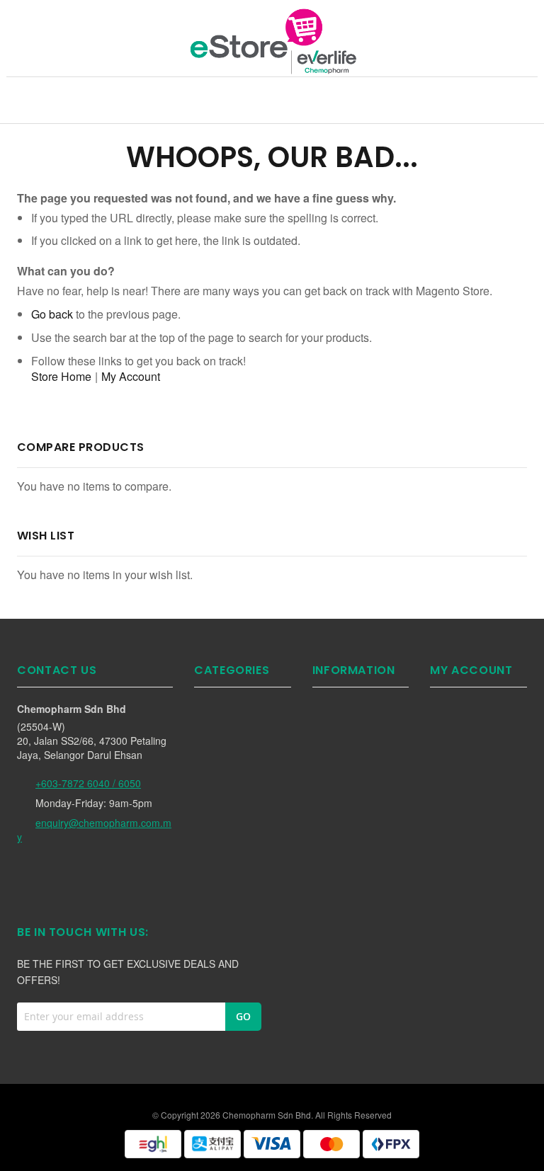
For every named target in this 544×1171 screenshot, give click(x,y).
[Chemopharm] (272, 40)
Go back (52, 314)
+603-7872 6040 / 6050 (88, 783)
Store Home (61, 376)
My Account (130, 376)
